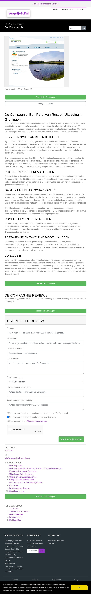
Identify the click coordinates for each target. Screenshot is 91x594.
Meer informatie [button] (47, 590)
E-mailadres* (12, 338)
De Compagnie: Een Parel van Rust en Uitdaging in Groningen (35, 468)
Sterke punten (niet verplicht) (19, 387)
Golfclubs (66, 10)
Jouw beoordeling (14, 377)
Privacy (35, 580)
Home (55, 9)
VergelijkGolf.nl (18, 13)
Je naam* (11, 328)
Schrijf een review (16, 491)
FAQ (76, 580)
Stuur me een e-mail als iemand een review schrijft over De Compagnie (39, 413)
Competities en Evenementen (21, 480)
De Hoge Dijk (15, 520)
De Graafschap (15, 517)
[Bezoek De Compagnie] (37, 62)
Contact (15, 580)
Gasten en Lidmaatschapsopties (22, 477)
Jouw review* (12, 359)
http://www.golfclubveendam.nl (17, 458)
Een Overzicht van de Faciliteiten (23, 471)
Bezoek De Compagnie (45, 497)
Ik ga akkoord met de (28, 421)
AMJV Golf (13, 509)
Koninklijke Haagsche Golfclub (46, 4)
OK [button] (79, 588)
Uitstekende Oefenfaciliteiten (21, 474)
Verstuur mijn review (71, 439)
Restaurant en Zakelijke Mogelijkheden (25, 483)
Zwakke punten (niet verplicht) (19, 400)
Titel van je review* (15, 349)
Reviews (80, 10)
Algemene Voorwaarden (37, 421)
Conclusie (13, 485)
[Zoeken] (83, 28)
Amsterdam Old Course (19, 512)
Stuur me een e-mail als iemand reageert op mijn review (32, 417)
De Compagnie (15, 466)
